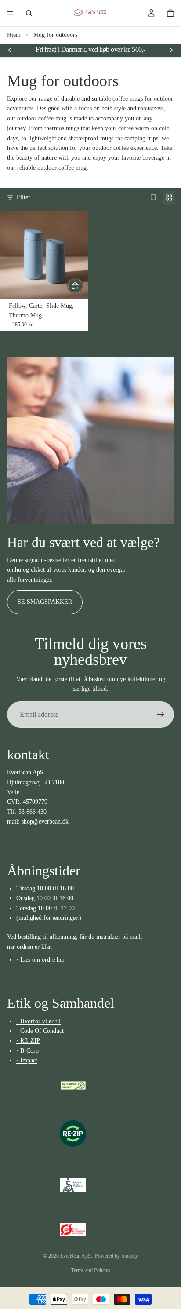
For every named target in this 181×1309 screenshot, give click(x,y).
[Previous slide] (9, 49)
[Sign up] (161, 714)
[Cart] (170, 13)
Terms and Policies (90, 1270)
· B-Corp (27, 1050)
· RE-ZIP (28, 1041)
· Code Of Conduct (40, 1031)
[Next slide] (171, 49)
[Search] (29, 13)
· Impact (26, 1060)
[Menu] (10, 13)
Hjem (14, 35)
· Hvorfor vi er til (38, 1021)
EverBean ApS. (76, 1256)
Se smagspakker (45, 601)
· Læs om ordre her (40, 959)
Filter (23, 197)
